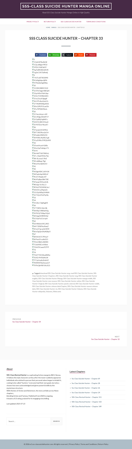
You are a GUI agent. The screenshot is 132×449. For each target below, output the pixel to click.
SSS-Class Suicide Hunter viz (46, 289)
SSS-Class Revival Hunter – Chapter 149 (86, 406)
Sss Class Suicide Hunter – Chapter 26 (86, 388)
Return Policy (50, 22)
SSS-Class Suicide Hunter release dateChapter (49, 286)
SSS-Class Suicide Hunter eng (67, 276)
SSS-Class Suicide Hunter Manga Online (66, 6)
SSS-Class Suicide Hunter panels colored (60, 284)
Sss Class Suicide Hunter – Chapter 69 (86, 379)
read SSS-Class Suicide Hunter (81, 273)
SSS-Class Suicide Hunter (71, 22)
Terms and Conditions (96, 22)
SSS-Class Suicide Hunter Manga (50, 278)
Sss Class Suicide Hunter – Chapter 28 (86, 383)
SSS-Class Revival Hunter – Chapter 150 (86, 402)
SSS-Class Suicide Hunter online (69, 281)
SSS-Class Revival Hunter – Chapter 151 (86, 397)
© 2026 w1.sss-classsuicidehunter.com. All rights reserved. (46, 444)
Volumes (49, 291)
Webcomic (57, 291)
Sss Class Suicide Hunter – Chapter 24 (86, 392)
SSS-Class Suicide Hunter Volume (70, 289)
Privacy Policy (33, 22)
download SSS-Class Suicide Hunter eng (55, 273)
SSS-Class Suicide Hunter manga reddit (77, 278)
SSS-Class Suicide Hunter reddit (87, 284)
